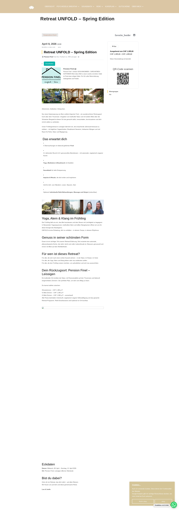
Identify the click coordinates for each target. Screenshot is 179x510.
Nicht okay (143, 501)
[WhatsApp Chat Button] (174, 505)
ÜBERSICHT (50, 6)
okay (163, 501)
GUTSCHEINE (124, 6)
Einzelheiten (49, 63)
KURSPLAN (109, 6)
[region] (152, 494)
